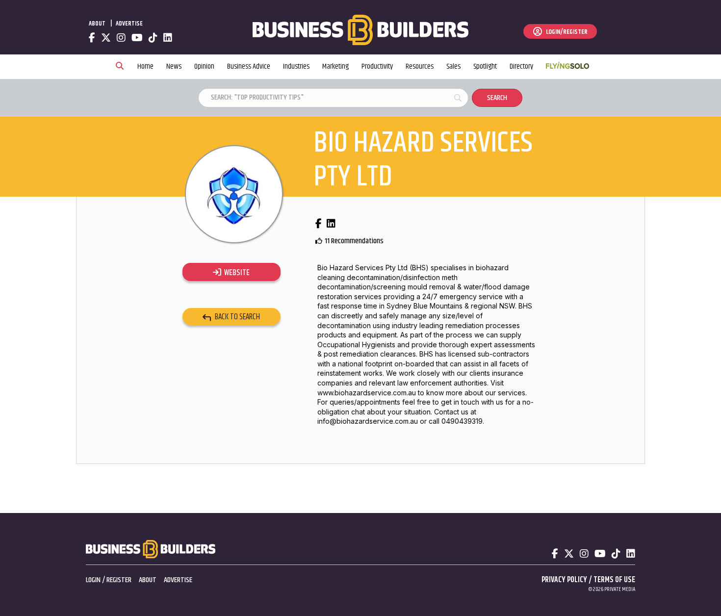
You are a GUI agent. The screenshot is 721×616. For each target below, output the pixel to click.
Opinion (204, 66)
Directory (521, 66)
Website (235, 272)
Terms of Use (614, 580)
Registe (117, 580)
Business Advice (248, 66)
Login (93, 580)
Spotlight (485, 66)
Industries (296, 66)
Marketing (335, 66)
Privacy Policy (564, 580)
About (97, 23)
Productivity (377, 66)
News (173, 66)
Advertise (129, 23)
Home (145, 66)
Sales (453, 66)
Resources (420, 66)
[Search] (120, 66)
